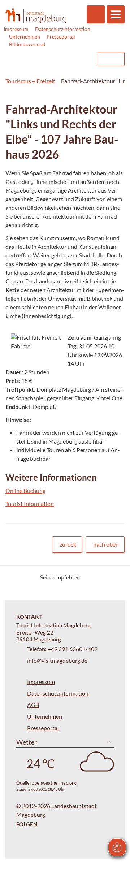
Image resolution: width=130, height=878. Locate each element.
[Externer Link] (46, 59)
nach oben (106, 544)
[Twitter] (89, 577)
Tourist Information (29, 503)
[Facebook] (98, 577)
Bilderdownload (27, 44)
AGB (33, 704)
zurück (68, 544)
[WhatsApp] (116, 577)
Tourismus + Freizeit (30, 81)
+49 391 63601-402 (73, 648)
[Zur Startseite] (35, 15)
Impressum (16, 29)
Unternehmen (24, 37)
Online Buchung (25, 490)
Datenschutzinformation (62, 29)
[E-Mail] (107, 577)
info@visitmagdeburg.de (57, 660)
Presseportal (61, 37)
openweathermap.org (54, 783)
